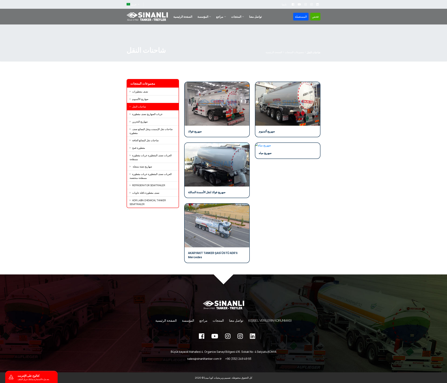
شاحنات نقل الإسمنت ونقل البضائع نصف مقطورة (151, 131)
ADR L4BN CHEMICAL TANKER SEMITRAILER (148, 202)
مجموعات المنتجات (294, 52)
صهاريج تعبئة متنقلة (142, 166)
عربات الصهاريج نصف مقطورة (147, 114)
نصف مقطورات (140, 91)
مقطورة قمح (138, 147)
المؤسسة (202, 17)
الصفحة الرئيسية (182, 17)
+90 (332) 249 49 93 (238, 359)
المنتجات (236, 17)
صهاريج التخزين (140, 121)
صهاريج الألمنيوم (140, 99)
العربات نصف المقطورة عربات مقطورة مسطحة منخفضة (151, 176)
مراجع (219, 17)
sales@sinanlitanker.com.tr (204, 359)
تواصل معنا (255, 17)
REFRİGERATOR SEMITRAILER (148, 185)
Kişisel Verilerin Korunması (270, 320)
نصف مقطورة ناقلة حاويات (145, 192)
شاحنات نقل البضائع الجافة (145, 140)
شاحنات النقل (139, 106)
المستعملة (301, 17)
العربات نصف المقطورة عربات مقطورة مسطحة (151, 157)
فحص (315, 17)
